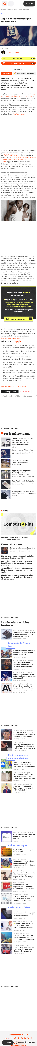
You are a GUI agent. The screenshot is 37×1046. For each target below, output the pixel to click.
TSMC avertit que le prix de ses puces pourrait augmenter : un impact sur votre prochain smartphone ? (24, 863)
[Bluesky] (28, 1038)
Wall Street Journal (10, 155)
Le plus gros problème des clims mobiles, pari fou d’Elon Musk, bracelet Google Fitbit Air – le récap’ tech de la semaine (24, 776)
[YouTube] (5, 1038)
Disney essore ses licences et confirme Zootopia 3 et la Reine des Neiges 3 (24, 652)
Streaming (28, 396)
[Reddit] (22, 1038)
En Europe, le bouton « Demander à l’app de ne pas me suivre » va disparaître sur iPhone (19, 371)
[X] (12, 1038)
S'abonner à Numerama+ (17, 319)
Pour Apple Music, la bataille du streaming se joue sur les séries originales (23, 483)
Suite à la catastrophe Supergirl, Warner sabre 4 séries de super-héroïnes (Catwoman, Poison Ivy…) (22, 550)
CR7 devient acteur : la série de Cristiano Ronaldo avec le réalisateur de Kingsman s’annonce (16, 563)
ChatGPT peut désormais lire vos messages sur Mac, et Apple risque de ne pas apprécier (19, 346)
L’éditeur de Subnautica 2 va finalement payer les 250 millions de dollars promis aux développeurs (24, 937)
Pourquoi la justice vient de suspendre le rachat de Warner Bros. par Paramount (24, 764)
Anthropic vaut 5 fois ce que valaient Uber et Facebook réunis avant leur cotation (23, 925)
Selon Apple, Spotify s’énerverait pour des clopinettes (20, 462)
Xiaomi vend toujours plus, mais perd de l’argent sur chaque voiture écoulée (23, 949)
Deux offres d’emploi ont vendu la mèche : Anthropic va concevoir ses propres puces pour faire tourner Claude (23, 688)
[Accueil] (4, 3)
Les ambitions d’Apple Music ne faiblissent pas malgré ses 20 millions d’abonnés (23, 452)
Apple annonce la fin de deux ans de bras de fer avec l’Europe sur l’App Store (19, 352)
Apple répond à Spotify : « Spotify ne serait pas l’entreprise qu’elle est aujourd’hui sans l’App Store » (23, 473)
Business (4, 14)
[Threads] (31, 1038)
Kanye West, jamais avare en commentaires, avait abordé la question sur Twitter (18, 159)
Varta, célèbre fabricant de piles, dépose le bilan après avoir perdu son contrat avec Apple (17, 570)
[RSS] (25, 1038)
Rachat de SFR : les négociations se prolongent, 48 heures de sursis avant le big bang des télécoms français (24, 886)
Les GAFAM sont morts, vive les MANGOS (23, 851)
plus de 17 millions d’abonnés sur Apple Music (18, 95)
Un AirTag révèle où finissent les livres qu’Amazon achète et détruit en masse (17, 358)
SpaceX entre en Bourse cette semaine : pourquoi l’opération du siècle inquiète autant (24, 875)
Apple (18, 341)
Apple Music (8, 396)
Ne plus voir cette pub (9, 429)
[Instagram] (15, 1038)
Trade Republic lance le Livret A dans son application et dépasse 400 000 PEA (24, 634)
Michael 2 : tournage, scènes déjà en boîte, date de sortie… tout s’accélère (17, 557)
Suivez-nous (6, 73)
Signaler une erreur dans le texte (13, 386)
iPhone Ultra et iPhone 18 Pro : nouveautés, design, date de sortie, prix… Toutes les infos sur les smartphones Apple (19, 378)
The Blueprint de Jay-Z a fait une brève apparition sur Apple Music (24, 493)
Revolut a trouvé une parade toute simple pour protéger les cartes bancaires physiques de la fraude (24, 914)
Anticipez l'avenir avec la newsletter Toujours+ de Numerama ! (14, 538)
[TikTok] (9, 1038)
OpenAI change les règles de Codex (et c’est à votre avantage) (24, 836)
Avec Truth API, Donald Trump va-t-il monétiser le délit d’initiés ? (23, 788)
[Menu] (11, 3)
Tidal (18, 396)
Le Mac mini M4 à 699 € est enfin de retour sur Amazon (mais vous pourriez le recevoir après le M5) (18, 364)
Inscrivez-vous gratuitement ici (12, 338)
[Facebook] (18, 1038)
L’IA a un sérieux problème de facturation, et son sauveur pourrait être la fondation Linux (23, 898)
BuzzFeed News (18, 114)
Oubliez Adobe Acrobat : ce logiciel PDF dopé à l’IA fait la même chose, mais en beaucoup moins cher (23, 441)
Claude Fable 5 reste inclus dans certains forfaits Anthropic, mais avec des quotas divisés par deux (17, 577)
